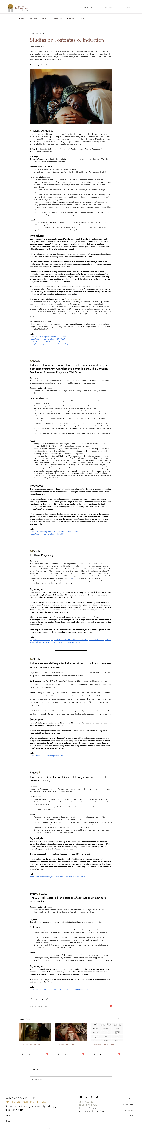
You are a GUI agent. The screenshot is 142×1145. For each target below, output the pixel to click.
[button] (104, 8)
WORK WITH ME (128, 1104)
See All (120, 1019)
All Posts (22, 18)
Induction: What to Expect (104, 1045)
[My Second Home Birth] (35, 1032)
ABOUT (130, 1098)
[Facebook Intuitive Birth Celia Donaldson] (91, 1097)
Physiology (58, 18)
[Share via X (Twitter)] (36, 999)
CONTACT (129, 1116)
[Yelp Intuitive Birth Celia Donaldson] (86, 1097)
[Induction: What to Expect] (107, 1032)
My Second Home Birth (31, 1045)
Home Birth (45, 18)
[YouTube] (80, 1097)
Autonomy (70, 18)
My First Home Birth (66, 1045)
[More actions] (110, 33)
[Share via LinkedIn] (42, 999)
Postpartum (83, 18)
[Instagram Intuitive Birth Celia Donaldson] (96, 1097)
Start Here (33, 18)
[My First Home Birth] (71, 1032)
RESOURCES (129, 1110)
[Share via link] (47, 999)
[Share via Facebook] (31, 999)
